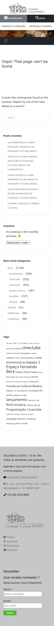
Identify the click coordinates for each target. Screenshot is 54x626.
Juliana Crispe (20, 395)
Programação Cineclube (23, 409)
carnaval (9, 348)
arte (20, 343)
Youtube (11, 550)
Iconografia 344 (35, 390)
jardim (9, 395)
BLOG (10, 268)
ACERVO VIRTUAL (17, 290)
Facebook (11, 541)
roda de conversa (13, 414)
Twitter (10, 537)
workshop (10, 423)
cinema (9, 353)
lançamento (16, 399)
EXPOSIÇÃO (14, 285)
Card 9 (36, 343)
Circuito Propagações (21, 353)
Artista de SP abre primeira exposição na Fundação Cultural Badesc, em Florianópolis (22, 163)
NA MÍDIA (14, 296)
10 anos (9, 343)
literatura (32, 400)
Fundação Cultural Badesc (22, 477)
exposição (10, 377)
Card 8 (31, 343)
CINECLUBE (14, 279)
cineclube (31, 347)
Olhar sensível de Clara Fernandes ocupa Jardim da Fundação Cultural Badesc (23, 179)
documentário (28, 357)
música (29, 405)
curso (17, 357)
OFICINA (13, 302)
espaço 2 (33, 362)
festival (34, 376)
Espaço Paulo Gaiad (26, 372)
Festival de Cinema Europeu (16, 382)
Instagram (12, 545)
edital (39, 357)
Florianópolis (33, 381)
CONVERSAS (13, 319)
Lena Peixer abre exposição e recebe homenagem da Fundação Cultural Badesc (23, 193)
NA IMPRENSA (16, 273)
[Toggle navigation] (6, 41)
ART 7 (15, 343)
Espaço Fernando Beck (21, 369)
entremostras (16, 362)
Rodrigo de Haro (27, 414)
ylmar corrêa (21, 423)
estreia (40, 372)
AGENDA (12, 307)
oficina (37, 405)
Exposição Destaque (23, 377)
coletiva (34, 353)
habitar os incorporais (17, 390)
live (37, 400)
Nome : (7, 589)
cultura (10, 357)
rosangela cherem (15, 418)
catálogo (17, 348)
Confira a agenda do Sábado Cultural (23, 205)
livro (9, 404)
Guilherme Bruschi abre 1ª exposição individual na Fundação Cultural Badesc (22, 146)
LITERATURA (13, 313)
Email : (7, 601)
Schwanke (31, 418)
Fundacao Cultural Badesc (24, 386)
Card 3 (25, 343)
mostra (19, 404)
